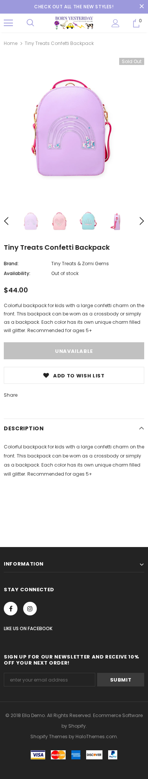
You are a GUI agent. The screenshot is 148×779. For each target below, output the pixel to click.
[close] (141, 7)
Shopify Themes (49, 736)
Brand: (11, 263)
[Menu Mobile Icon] (8, 23)
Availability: (17, 273)
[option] (74, 128)
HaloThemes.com (96, 736)
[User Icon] (116, 23)
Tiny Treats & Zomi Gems (80, 263)
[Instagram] (30, 608)
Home (10, 43)
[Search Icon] (30, 23)
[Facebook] (10, 608)
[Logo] (74, 23)
